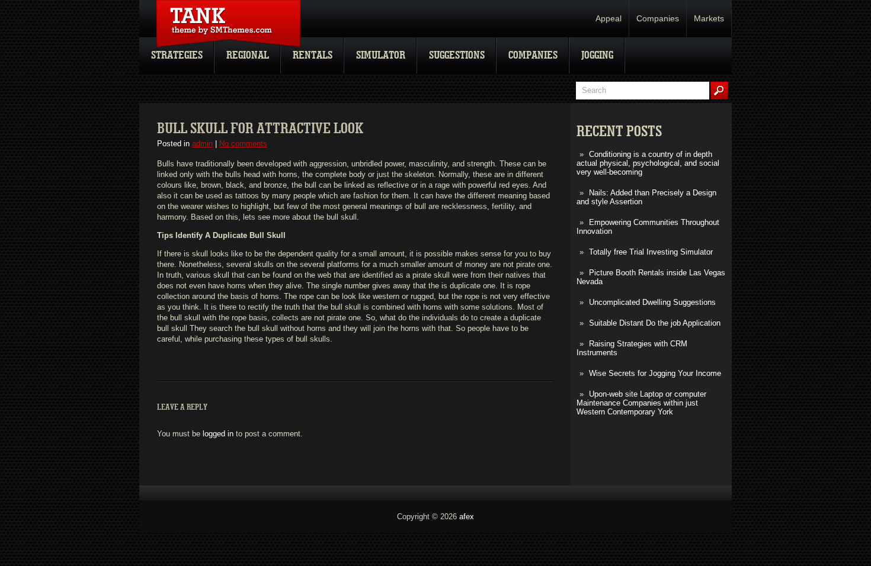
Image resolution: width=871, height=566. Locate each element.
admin (202, 143)
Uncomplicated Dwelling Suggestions (652, 302)
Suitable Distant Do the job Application (655, 323)
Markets (709, 18)
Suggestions (457, 55)
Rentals (312, 55)
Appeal (608, 18)
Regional (247, 55)
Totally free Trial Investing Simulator (651, 251)
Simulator (380, 55)
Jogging (597, 55)
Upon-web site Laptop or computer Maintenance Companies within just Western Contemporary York (641, 403)
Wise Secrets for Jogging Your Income (655, 373)
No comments (243, 143)
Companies (657, 18)
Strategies (177, 55)
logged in (218, 433)
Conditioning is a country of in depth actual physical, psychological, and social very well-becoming (648, 163)
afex (466, 516)
